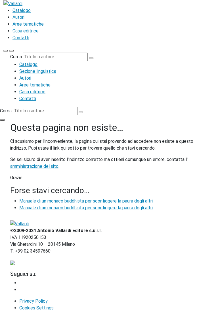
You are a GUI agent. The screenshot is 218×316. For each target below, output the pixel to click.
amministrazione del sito (34, 166)
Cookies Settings (36, 308)
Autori (18, 17)
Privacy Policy (33, 301)
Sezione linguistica (37, 71)
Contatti (20, 37)
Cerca (16, 56)
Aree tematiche (28, 24)
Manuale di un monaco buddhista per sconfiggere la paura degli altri (86, 201)
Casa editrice (25, 31)
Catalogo (21, 10)
